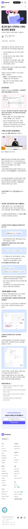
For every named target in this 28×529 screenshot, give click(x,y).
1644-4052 (12, 524)
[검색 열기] (22, 2)
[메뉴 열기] (25, 2)
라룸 (14, 165)
